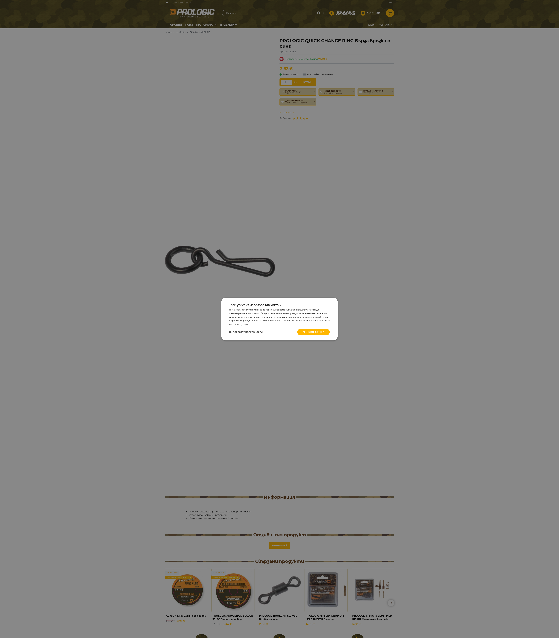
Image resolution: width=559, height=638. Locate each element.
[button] (246, 332)
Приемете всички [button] (313, 331)
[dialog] (279, 319)
